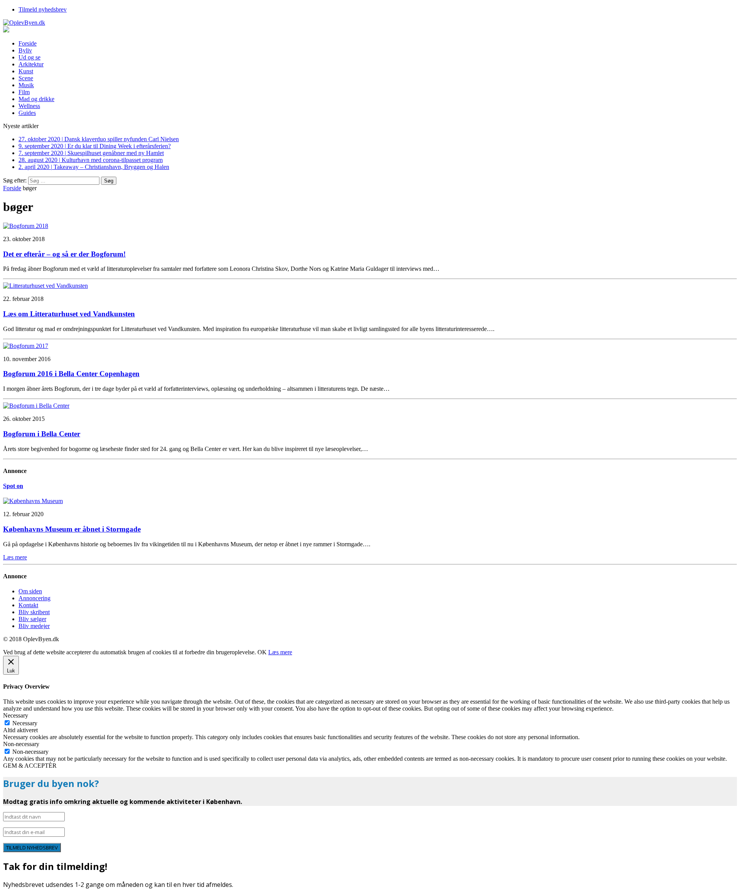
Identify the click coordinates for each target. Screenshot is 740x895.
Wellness (29, 106)
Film (24, 92)
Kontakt (28, 605)
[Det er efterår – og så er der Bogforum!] (25, 226)
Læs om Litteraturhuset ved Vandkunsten (69, 314)
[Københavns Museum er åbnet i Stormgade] (33, 501)
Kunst (25, 71)
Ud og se (29, 57)
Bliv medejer (34, 626)
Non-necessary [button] (21, 744)
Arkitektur (31, 64)
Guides (27, 113)
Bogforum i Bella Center (41, 434)
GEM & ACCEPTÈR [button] (30, 765)
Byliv (25, 50)
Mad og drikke (36, 99)
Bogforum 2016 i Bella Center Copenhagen (71, 374)
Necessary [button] (15, 715)
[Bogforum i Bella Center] (36, 405)
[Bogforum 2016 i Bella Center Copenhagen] (25, 346)
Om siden (30, 591)
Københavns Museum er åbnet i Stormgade (72, 529)
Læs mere (280, 652)
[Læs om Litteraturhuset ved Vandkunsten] (45, 285)
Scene (25, 78)
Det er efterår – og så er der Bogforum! (64, 254)
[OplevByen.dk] (370, 22)
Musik (26, 85)
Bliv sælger (32, 619)
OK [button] (262, 652)
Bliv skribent (34, 612)
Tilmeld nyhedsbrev (42, 9)
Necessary (24, 723)
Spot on (13, 486)
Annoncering (34, 598)
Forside (27, 43)
